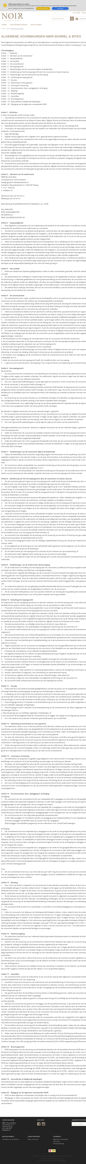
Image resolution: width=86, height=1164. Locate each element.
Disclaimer (56, 1141)
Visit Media (62, 1160)
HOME (4, 25)
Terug (3, 28)
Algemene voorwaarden (17, 28)
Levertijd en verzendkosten (10, 1139)
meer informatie (43, 8)
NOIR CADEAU (36, 25)
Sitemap (69, 1156)
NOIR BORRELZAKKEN (18, 25)
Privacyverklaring (58, 1143)
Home (8, 28)
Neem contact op (33, 1139)
